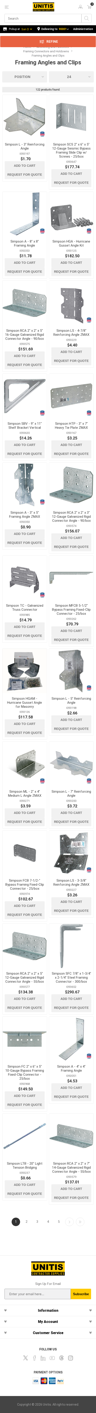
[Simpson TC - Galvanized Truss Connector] (24, 578)
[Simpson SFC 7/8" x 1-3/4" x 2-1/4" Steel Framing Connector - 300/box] (71, 946)
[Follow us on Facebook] (34, 1358)
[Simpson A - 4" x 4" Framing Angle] (71, 1039)
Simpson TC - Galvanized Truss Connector (24, 608)
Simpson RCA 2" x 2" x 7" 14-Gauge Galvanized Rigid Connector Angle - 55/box (71, 1168)
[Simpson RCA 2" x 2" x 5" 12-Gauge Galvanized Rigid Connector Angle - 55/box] (24, 946)
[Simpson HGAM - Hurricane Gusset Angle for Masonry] (24, 671)
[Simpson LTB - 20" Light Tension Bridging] (24, 1136)
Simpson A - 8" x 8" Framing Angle (24, 243)
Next (69, 1222)
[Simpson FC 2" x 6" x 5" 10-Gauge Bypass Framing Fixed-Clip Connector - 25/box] (24, 1039)
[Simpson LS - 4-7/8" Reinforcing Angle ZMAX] (71, 303)
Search (86, 18)
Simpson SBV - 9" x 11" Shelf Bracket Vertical (25, 426)
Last (80, 1222)
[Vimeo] (61, 1358)
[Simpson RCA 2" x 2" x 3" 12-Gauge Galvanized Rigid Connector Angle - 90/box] (71, 485)
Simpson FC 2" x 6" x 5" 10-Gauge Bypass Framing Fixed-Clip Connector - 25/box (24, 1073)
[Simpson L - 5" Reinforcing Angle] (71, 671)
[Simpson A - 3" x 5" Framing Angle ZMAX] (24, 485)
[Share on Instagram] (70, 1358)
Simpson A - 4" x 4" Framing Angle (71, 1069)
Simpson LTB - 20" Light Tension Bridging (24, 1166)
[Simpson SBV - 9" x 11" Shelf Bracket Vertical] (24, 396)
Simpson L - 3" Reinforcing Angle (24, 146)
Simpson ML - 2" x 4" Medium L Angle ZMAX (24, 794)
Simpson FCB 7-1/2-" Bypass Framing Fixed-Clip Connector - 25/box (24, 885)
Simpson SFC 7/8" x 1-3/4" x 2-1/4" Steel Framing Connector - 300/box (71, 978)
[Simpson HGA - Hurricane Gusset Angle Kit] (71, 214)
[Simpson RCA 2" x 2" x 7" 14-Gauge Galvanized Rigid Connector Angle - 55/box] (71, 1136)
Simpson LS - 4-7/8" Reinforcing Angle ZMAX (71, 333)
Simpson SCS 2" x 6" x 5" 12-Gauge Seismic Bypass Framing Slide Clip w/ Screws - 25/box (71, 150)
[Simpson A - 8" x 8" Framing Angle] (24, 214)
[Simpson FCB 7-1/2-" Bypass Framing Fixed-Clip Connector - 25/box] (24, 853)
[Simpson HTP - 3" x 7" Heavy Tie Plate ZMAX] (71, 396)
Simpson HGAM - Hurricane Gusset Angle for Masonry (24, 703)
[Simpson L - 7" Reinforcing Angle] (71, 764)
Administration (83, 29)
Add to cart (24, 165)
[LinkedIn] (43, 1358)
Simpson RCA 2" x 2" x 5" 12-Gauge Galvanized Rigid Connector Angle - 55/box (24, 978)
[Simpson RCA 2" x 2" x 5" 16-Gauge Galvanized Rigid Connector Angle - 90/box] (24, 303)
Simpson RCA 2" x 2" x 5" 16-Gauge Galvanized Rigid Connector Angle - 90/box (24, 335)
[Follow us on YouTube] (52, 1358)
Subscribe (81, 1294)
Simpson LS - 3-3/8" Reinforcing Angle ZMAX (71, 883)
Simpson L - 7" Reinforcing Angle (71, 794)
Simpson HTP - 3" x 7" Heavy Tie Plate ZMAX (71, 426)
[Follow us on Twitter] (25, 1358)
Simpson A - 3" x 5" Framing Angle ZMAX (24, 515)
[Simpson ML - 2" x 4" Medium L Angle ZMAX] (24, 764)
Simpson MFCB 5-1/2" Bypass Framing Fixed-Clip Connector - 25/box (71, 610)
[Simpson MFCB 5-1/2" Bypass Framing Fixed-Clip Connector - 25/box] (71, 578)
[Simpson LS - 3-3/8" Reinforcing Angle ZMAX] (71, 853)
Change (53, 29)
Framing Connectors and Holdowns (46, 51)
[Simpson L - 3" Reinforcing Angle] (24, 117)
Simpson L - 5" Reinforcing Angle (71, 701)
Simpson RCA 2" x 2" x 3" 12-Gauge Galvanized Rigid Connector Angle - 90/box (71, 517)
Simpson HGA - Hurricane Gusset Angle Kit (71, 243)
